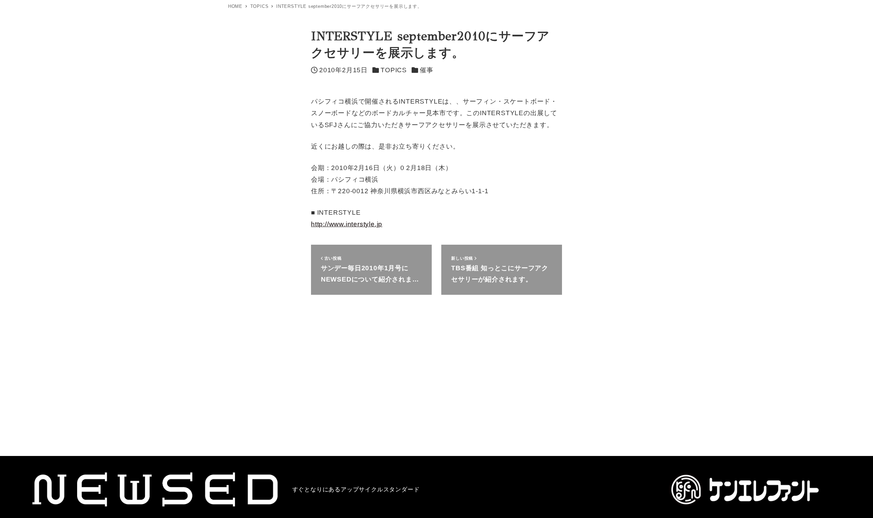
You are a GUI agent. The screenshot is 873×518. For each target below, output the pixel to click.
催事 (426, 70)
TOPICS (394, 70)
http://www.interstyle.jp (346, 224)
